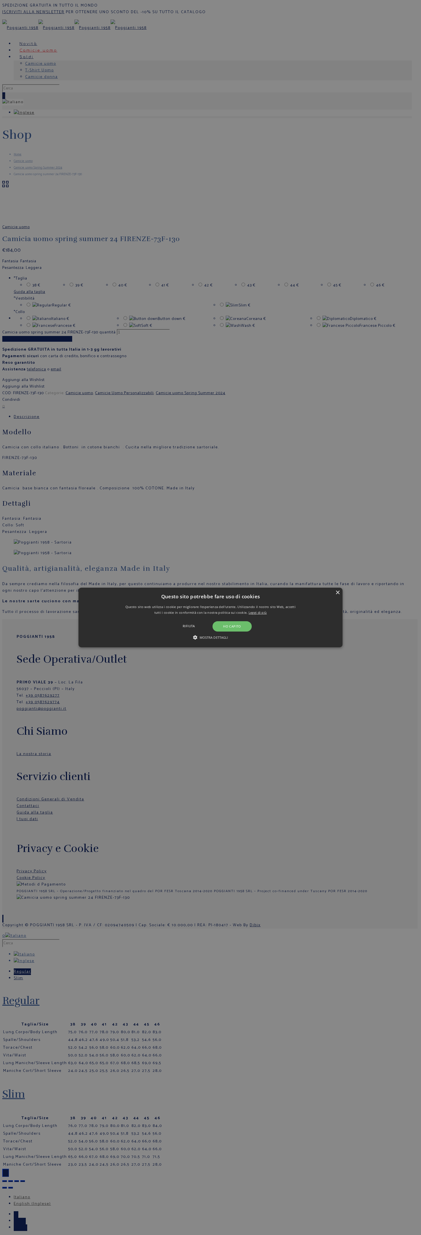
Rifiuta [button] (189, 626)
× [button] (337, 593)
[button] (210, 617)
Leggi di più (258, 612)
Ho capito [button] (232, 626)
